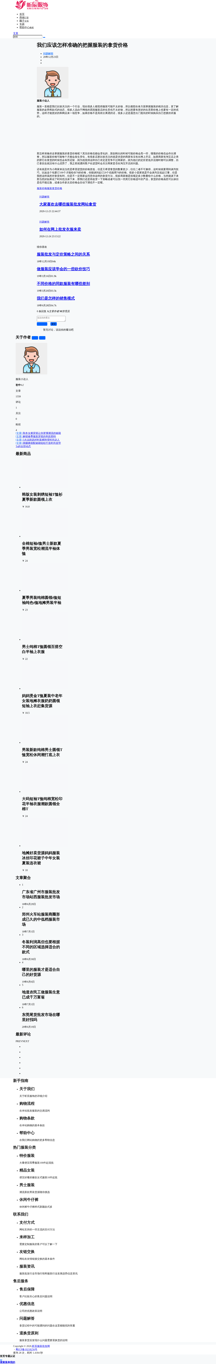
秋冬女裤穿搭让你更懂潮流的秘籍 (38, 433)
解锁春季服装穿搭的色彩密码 (36, 436)
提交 (54, 324)
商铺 (24, 17)
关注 (35, 338)
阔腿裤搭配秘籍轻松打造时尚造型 (38, 443)
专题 (22, 24)
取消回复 (42, 324)
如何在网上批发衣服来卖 (60, 229)
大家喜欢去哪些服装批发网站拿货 (67, 204)
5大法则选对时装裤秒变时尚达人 (38, 439)
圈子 (24, 20)
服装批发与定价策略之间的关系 (63, 254)
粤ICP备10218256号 (26, 1349)
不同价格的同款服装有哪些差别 (63, 284)
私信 (42, 338)
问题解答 (48, 53)
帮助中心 (26, 27)
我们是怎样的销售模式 (56, 298)
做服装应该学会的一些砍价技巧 (63, 269)
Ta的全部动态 (23, 446)
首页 (22, 14)
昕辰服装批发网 (40, 1346)
